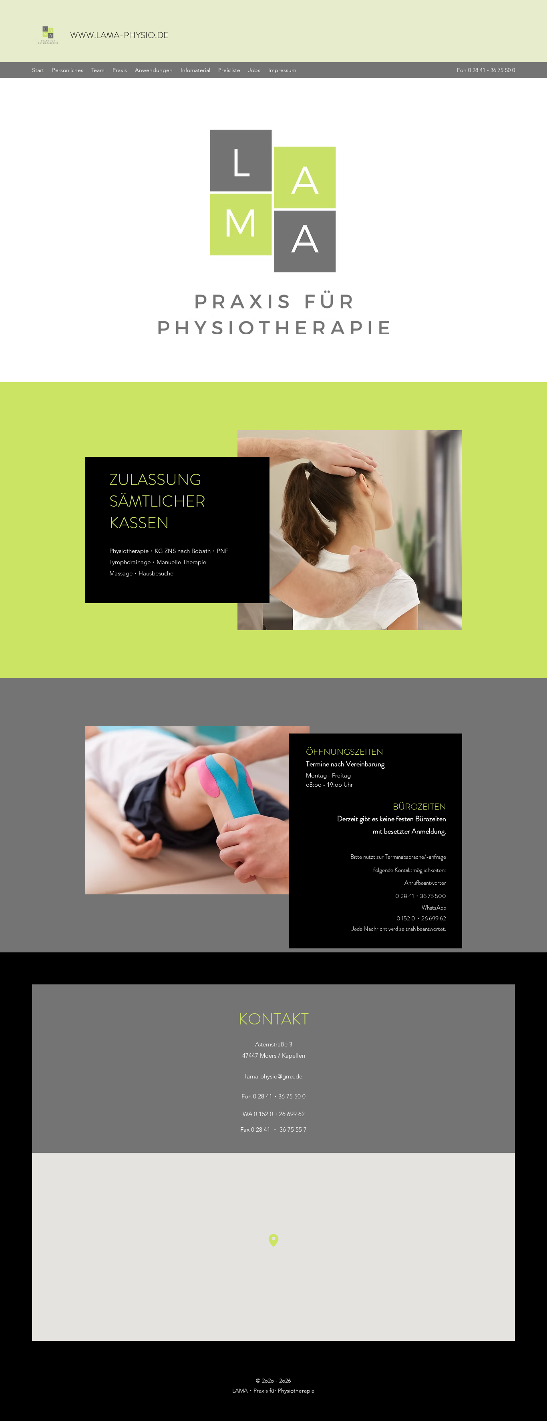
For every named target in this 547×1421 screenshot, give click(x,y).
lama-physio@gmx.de (273, 1076)
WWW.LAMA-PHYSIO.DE (119, 35)
